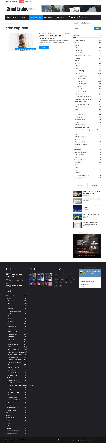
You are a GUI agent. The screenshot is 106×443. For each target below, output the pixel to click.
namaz (56, 279)
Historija (77, 172)
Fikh (76, 170)
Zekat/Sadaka (82, 89)
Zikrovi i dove (82, 91)
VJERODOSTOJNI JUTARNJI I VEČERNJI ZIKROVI (91, 192)
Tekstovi (24, 17)
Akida (76, 165)
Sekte (78, 58)
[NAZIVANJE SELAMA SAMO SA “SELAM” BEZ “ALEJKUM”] (77, 225)
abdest (56, 274)
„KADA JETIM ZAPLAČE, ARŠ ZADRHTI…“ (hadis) (50, 37)
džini (71, 274)
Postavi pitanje (59, 17)
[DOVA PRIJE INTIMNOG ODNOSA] (32, 284)
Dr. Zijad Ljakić (43, 33)
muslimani (70, 277)
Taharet (80, 86)
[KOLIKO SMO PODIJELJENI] (32, 275)
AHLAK (77, 42)
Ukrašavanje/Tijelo (81, 117)
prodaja (66, 279)
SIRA (76, 147)
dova (66, 274)
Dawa (76, 167)
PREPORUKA (77, 149)
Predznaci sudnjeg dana (83, 55)
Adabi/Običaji (80, 71)
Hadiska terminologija (82, 127)
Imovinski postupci (81, 94)
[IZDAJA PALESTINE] (40, 275)
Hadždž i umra (82, 76)
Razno (78, 109)
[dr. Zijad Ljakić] (20, 8)
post (62, 279)
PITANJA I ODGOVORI (79, 40)
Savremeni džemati (80, 177)
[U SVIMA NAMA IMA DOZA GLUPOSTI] (48, 284)
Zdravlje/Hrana (80, 119)
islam (56, 277)
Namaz (80, 81)
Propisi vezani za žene (83, 107)
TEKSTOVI (76, 157)
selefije (61, 282)
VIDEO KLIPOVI (78, 162)
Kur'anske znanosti (81, 137)
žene (61, 285)
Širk (77, 60)
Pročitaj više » (43, 47)
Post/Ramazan (82, 84)
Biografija (16, 17)
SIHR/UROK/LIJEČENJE (81, 144)
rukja (56, 282)
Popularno (80, 185)
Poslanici (79, 53)
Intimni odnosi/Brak (83, 104)
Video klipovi (48, 17)
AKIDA (77, 45)
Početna (8, 17)
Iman (77, 48)
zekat (71, 282)
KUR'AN (77, 134)
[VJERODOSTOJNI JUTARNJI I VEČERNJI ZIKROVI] (77, 194)
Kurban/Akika (82, 78)
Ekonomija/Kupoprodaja (85, 96)
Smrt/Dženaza (80, 114)
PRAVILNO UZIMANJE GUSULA (91, 199)
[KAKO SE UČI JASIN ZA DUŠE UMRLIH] (77, 217)
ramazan (73, 279)
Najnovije (94, 185)
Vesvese (78, 66)
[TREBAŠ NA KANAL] (48, 275)
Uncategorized (78, 159)
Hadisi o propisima (81, 125)
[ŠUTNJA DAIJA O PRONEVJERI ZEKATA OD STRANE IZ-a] (32, 279)
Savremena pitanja (80, 142)
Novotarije (79, 50)
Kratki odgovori (82, 112)
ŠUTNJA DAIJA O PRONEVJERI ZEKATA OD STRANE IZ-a (39, 1)
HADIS (77, 122)
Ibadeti (78, 73)
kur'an (64, 277)
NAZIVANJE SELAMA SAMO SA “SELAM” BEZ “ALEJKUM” (91, 223)
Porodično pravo (81, 101)
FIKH (76, 68)
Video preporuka (79, 154)
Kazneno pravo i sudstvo (83, 99)
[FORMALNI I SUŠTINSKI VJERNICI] (40, 284)
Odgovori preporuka (80, 152)
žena (56, 285)
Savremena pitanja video (82, 175)
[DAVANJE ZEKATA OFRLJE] (40, 279)
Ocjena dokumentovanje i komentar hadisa (88, 130)
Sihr (66, 282)
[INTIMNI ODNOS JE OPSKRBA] (48, 279)
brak (62, 274)
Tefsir (78, 139)
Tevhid (78, 63)
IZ (60, 277)
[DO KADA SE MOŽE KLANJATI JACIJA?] (77, 208)
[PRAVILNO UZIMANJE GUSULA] (77, 201)
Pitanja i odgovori (35, 17)
